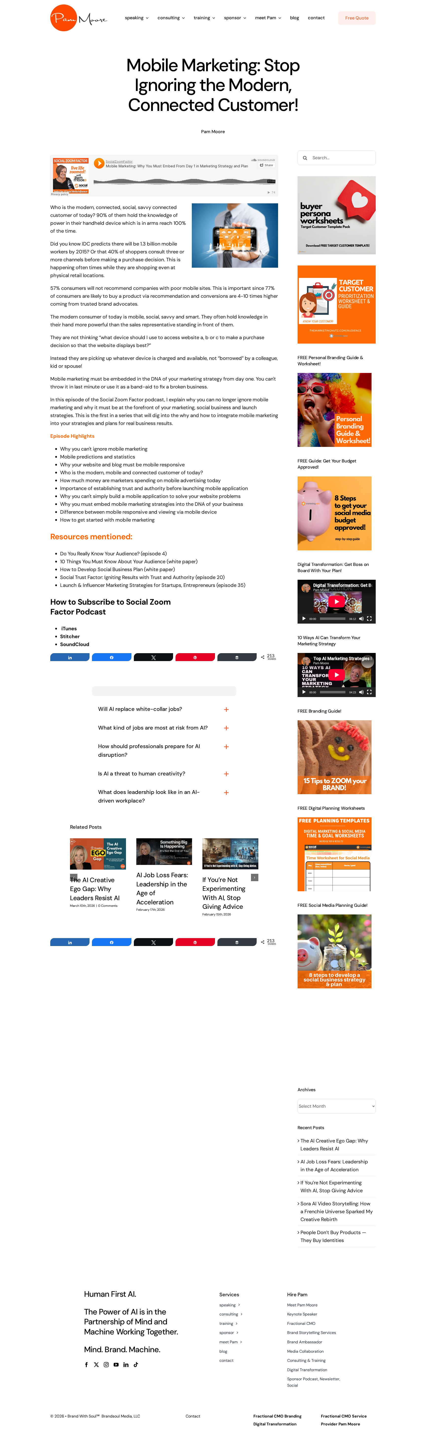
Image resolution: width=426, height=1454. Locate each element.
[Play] (304, 618)
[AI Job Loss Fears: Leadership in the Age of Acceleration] (164, 851)
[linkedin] (126, 1364)
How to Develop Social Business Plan (101, 569)
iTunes (69, 628)
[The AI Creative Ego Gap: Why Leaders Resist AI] (98, 854)
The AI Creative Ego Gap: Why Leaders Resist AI (95, 889)
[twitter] (96, 1364)
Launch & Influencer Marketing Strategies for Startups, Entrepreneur (136, 585)
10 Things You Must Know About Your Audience (112, 561)
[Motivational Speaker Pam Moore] (78, 7)
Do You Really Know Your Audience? (100, 553)
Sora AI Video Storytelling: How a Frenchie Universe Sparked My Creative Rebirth (337, 1211)
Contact (193, 1416)
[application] (337, 602)
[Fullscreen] (369, 618)
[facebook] (86, 1364)
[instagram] (106, 1364)
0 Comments (108, 906)
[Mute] (361, 618)
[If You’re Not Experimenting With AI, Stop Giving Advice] (230, 854)
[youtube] (116, 1364)
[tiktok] (135, 1364)
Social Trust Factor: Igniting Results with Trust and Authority (127, 577)
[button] (73, 877)
